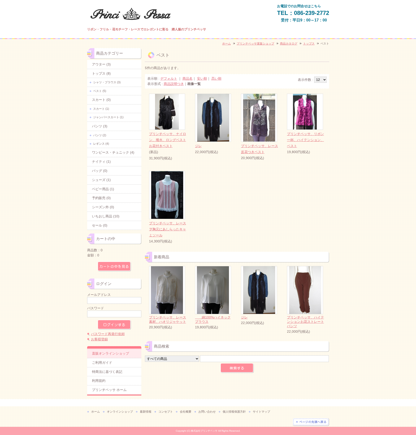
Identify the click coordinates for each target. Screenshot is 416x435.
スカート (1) (101, 108)
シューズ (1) (101, 180)
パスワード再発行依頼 (108, 334)
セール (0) (99, 225)
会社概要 (185, 411)
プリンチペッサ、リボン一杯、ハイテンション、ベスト (305, 140)
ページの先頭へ (311, 422)
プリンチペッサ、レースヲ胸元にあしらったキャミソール (167, 229)
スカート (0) (101, 100)
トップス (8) (101, 73)
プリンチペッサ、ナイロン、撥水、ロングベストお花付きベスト (167, 140)
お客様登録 (99, 339)
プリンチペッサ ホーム (109, 390)
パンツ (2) (99, 135)
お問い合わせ (207, 411)
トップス (309, 43)
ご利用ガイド (102, 362)
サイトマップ (261, 411)
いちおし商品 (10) (105, 216)
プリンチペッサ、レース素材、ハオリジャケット (167, 319)
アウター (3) (101, 64)
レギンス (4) (101, 143)
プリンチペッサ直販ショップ (255, 43)
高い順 (216, 78)
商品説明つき (174, 84)
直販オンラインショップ (110, 353)
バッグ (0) (99, 171)
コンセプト (165, 411)
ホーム (226, 43)
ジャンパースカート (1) (108, 117)
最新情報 (145, 411)
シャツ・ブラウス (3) (107, 82)
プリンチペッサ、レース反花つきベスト (259, 149)
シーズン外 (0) (103, 207)
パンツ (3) (99, 126)
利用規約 (98, 381)
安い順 (202, 78)
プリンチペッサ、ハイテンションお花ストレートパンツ (305, 321)
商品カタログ (288, 43)
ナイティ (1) (101, 161)
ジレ (198, 146)
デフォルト (168, 78)
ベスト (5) (99, 91)
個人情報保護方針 (234, 411)
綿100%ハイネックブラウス (213, 319)
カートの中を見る (114, 266)
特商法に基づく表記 (107, 372)
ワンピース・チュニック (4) (113, 152)
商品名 (187, 78)
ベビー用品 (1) (103, 189)
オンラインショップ (120, 411)
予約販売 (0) (101, 198)
